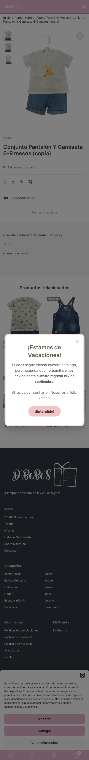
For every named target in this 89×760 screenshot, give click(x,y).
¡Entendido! (44, 411)
